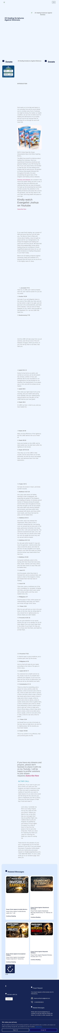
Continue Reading (11, 916)
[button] (10, 968)
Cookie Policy (38, 1026)
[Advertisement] (29, 45)
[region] (29, 1026)
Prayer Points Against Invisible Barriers (16, 909)
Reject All (15, 1030)
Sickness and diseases (23, 179)
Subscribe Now (21, 209)
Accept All (43, 1030)
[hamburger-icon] (53, 2)
